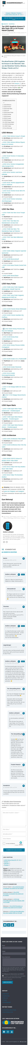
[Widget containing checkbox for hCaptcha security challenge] (12, 843)
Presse (5, 1000)
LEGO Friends (7, 114)
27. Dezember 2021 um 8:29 (17, 766)
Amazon (8, 13)
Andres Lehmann (10, 574)
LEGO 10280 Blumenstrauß (11, 259)
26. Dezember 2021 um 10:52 (12, 663)
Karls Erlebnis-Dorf (8, 1012)
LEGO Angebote (13, 516)
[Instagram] (8, 925)
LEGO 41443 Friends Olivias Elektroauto (14, 309)
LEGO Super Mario (9, 122)
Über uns (5, 998)
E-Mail (3, 951)
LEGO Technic (7, 106)
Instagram (21, 491)
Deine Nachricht (6, 957)
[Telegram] (5, 925)
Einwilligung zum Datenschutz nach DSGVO (13, 974)
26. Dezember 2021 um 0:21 (9, 560)
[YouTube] (12, 925)
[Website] (4, 542)
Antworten (23, 558)
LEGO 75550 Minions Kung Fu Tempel (14, 136)
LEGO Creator (7, 118)
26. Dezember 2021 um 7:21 (9, 608)
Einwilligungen (7, 1002)
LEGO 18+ (6, 110)
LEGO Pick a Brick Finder (9, 1010)
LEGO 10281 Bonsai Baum (10, 275)
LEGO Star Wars (8, 108)
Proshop (19, 13)
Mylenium (5, 906)
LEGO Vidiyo (7, 126)
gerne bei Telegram (9, 491)
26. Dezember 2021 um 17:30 (14, 690)
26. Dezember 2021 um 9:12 (11, 627)
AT (18, 14)
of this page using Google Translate (13, 19)
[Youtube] (7, 542)
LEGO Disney (7, 116)
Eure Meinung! (8, 128)
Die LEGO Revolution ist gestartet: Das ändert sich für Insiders (13, 894)
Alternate (13, 13)
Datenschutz (6, 995)
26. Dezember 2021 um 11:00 (14, 590)
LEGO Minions (7, 104)
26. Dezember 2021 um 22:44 (18, 735)
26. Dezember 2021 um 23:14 (10, 787)
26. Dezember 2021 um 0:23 (11, 576)
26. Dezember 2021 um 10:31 (10, 647)
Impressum (6, 993)
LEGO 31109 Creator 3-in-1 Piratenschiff (14, 359)
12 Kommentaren (5, 34)
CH (21, 14)
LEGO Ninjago (7, 120)
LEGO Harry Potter (8, 112)
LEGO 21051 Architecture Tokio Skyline (14, 438)
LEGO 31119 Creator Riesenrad (12, 367)
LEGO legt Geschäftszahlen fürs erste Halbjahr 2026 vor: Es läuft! (13, 901)
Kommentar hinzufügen (10, 552)
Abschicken (7, 982)
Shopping (12, 24)
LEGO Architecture (9, 124)
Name (4, 945)
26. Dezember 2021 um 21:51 (16, 714)
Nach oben (24, 1041)
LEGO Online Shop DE (11, 14)
